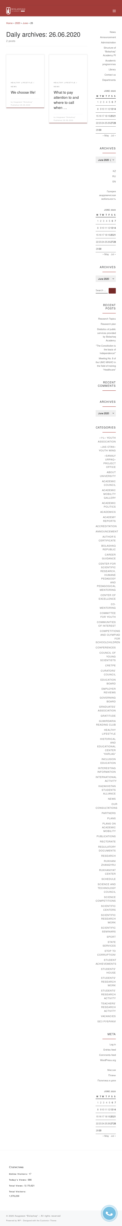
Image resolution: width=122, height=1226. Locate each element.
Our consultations (106, 805)
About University (108, 474)
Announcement (108, 37)
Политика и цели (107, 1080)
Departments (109, 79)
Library (112, 69)
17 (103, 115)
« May (105, 135)
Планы (112, 1075)
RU (114, 176)
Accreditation (106, 526)
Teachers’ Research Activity (108, 1007)
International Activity (106, 778)
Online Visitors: (19, 1174)
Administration (108, 42)
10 (103, 109)
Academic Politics (109, 504)
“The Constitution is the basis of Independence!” (106, 349)
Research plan (108, 323)
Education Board (108, 681)
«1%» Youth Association (107, 439)
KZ (114, 171)
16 (100, 115)
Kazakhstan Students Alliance (107, 789)
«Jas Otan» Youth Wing (107, 448)
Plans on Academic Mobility (109, 827)
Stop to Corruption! (106, 952)
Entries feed (109, 1049)
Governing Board (108, 699)
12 (109, 109)
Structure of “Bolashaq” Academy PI (109, 51)
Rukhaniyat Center (107, 871)
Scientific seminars (108, 929)
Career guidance (109, 556)
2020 (17, 23)
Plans (111, 818)
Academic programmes (109, 62)
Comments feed (107, 1054)
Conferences (106, 647)
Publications (106, 836)
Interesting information (106, 770)
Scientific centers (108, 907)
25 (106, 122)
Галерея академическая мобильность (107, 195)
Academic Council (109, 483)
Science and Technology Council (107, 887)
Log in (113, 1044)
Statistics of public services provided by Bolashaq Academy (106, 334)
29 (97, 129)
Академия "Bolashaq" (23, 102)
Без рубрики (107, 1021)
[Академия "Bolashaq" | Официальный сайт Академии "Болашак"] (15, 10)
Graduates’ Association (107, 708)
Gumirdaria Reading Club (106, 722)
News (113, 31)
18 (106, 115)
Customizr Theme (48, 1220)
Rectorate (108, 841)
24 (103, 122)
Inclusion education (108, 760)
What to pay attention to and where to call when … (66, 100)
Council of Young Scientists (107, 656)
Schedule (109, 879)
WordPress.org (108, 1060)
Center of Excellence (107, 596)
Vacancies (108, 1016)
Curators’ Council (108, 672)
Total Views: (16, 1186)
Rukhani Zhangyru (108, 862)
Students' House (108, 970)
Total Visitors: (18, 1192)
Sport (111, 936)
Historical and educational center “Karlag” (106, 746)
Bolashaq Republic (108, 547)
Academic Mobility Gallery (109, 493)
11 (106, 109)
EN (114, 181)
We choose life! (23, 92)
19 (109, 115)
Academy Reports (109, 519)
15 (97, 115)
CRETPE (110, 665)
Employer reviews (109, 690)
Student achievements (106, 961)
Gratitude (108, 715)
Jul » (113, 135)
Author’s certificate (107, 538)
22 (97, 122)
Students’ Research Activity (108, 994)
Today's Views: (18, 1180)
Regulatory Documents (107, 848)
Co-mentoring (108, 606)
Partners (109, 813)
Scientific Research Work (108, 918)
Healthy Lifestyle (109, 731)
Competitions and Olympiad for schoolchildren (108, 636)
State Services (109, 943)
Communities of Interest (106, 623)
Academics (108, 511)
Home (9, 23)
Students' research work (108, 981)
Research (108, 855)
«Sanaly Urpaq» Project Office (109, 461)
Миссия (111, 1070)
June (25, 23)
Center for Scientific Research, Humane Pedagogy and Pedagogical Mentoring (106, 576)
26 (109, 122)
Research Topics (107, 318)
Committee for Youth (108, 614)
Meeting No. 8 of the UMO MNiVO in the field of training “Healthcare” (106, 364)
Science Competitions (106, 898)
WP (19, 1220)
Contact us (110, 74)
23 (100, 122)
